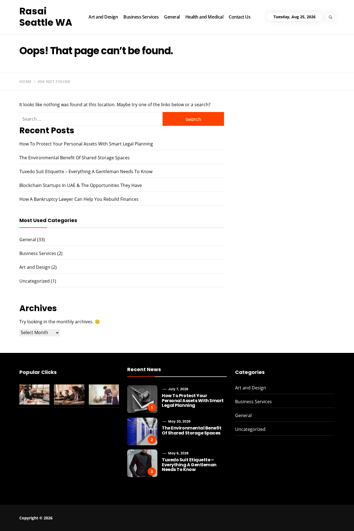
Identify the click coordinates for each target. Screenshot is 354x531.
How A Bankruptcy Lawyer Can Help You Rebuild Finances (79, 199)
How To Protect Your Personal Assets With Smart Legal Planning (86, 144)
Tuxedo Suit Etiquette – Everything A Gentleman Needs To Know (85, 171)
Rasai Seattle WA (45, 16)
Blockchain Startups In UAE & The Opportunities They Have (80, 185)
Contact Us (239, 17)
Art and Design (103, 17)
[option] (67, 519)
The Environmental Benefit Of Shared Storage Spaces (74, 158)
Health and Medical (204, 17)
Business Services (140, 17)
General (172, 17)
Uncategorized (34, 281)
